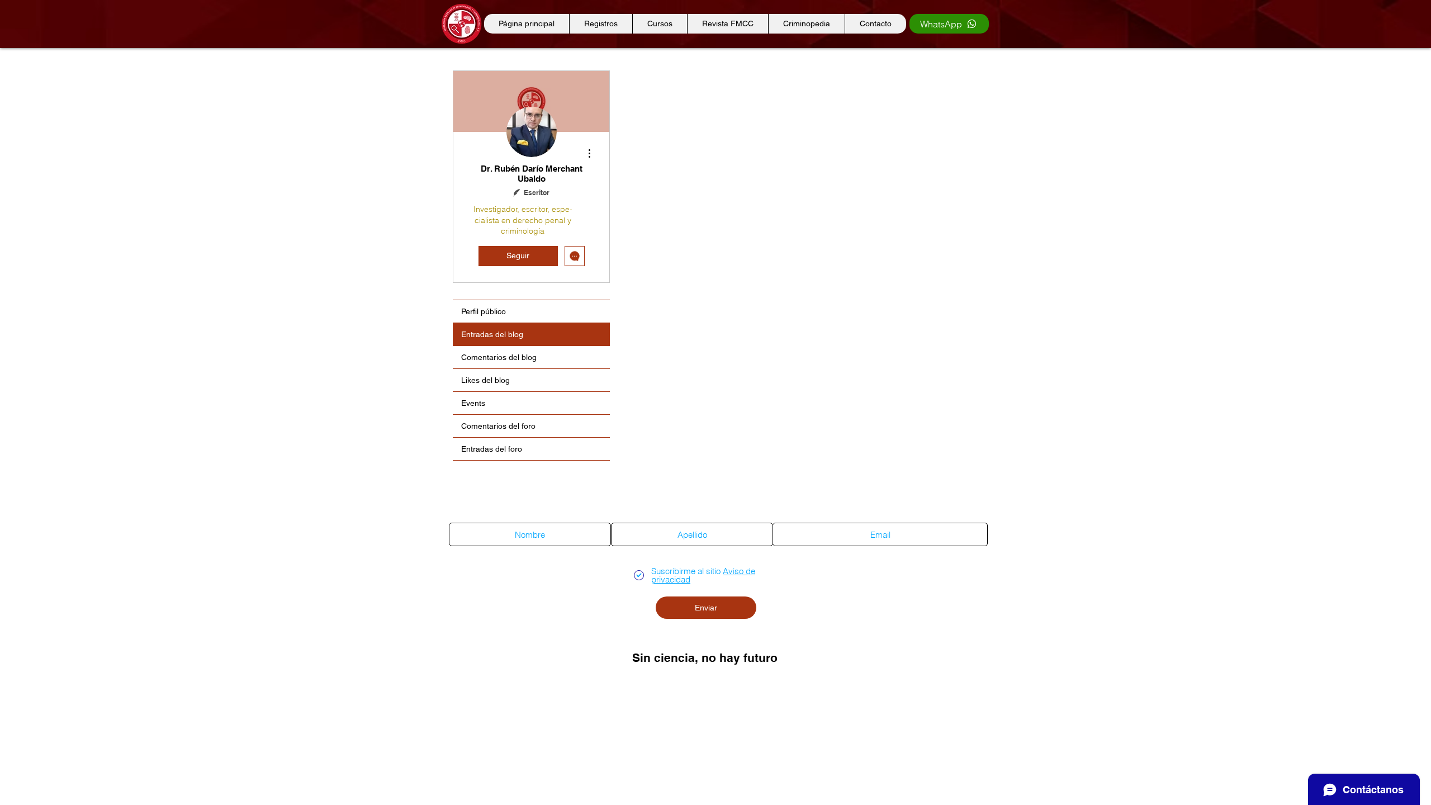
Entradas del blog (492, 334)
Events (473, 403)
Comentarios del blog (499, 357)
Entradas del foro (491, 448)
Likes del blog (485, 380)
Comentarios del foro (498, 426)
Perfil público (483, 311)
